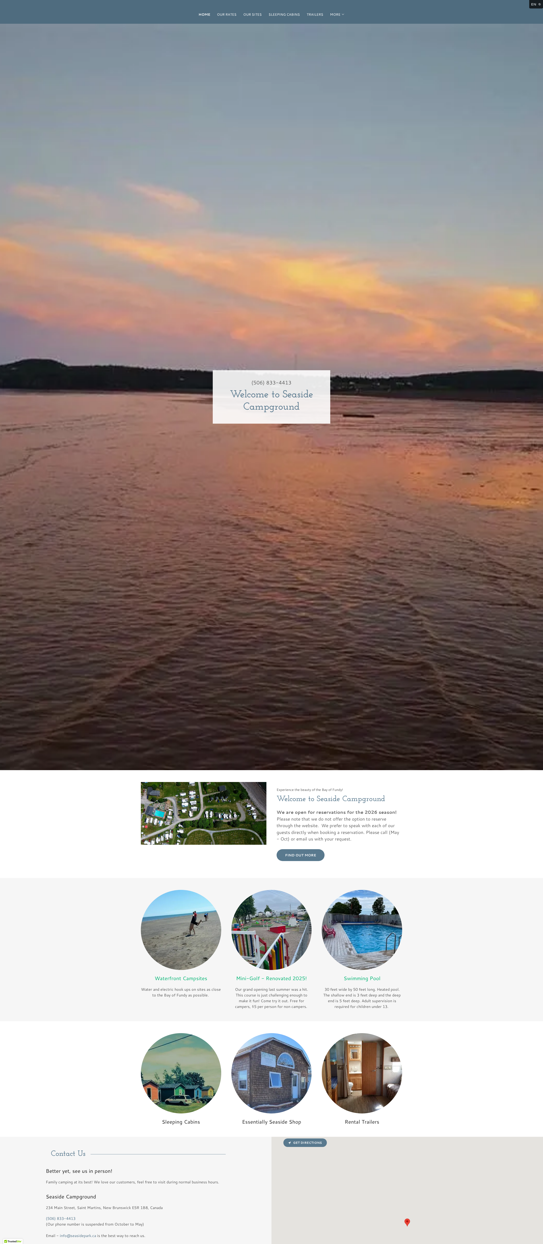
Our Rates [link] (227, 14)
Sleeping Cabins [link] (284, 14)
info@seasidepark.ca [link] (78, 1235)
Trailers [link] (315, 14)
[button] (337, 14)
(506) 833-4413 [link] (271, 382)
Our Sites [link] (252, 14)
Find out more (300, 855)
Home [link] (204, 14)
